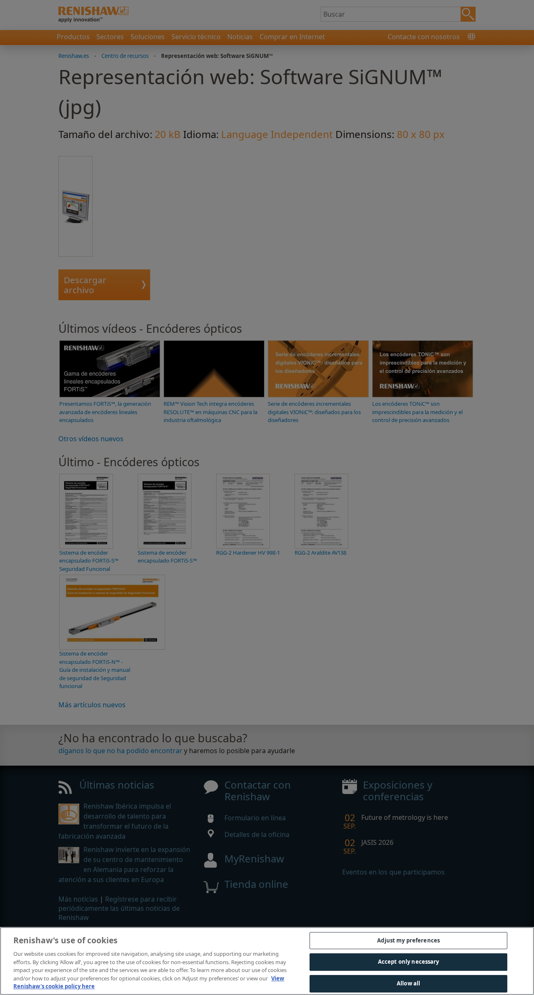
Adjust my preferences (408, 940)
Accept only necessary (408, 961)
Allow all (408, 983)
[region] (267, 961)
